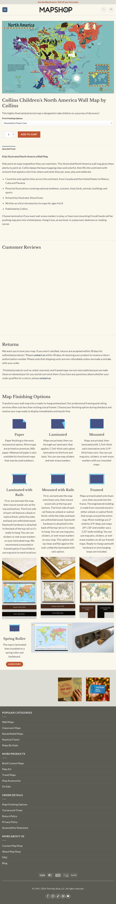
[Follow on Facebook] (48, 896)
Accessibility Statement (15, 827)
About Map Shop (11, 851)
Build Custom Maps (13, 763)
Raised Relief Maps (12, 733)
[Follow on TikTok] (58, 896)
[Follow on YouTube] (68, 896)
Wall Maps (8, 722)
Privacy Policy (10, 822)
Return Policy (9, 816)
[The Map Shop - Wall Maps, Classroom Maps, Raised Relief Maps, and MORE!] (56, 10)
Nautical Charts (11, 739)
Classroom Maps (11, 727)
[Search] (103, 9)
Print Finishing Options (12, 118)
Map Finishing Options (14, 804)
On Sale (6, 786)
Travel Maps (9, 774)
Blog (4, 863)
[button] (4, 9)
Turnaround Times (12, 810)
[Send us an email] (63, 896)
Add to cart (29, 134)
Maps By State (10, 745)
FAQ (4, 857)
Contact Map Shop (12, 845)
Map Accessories (11, 780)
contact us (39, 355)
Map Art (6, 769)
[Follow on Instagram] (53, 896)
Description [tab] (8, 149)
